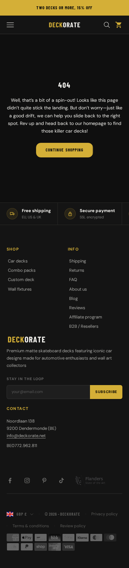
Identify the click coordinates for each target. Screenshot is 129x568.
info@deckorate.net (26, 435)
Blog (73, 298)
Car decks (18, 261)
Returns (76, 270)
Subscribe (106, 391)
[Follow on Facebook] (10, 480)
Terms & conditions (31, 526)
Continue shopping (64, 149)
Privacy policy (104, 514)
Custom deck (21, 279)
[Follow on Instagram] (27, 480)
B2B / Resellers (84, 326)
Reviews (77, 308)
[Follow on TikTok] (61, 480)
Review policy (73, 526)
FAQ (73, 279)
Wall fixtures (20, 289)
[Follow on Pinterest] (44, 480)
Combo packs (22, 270)
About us (78, 289)
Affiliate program (85, 317)
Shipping (77, 261)
